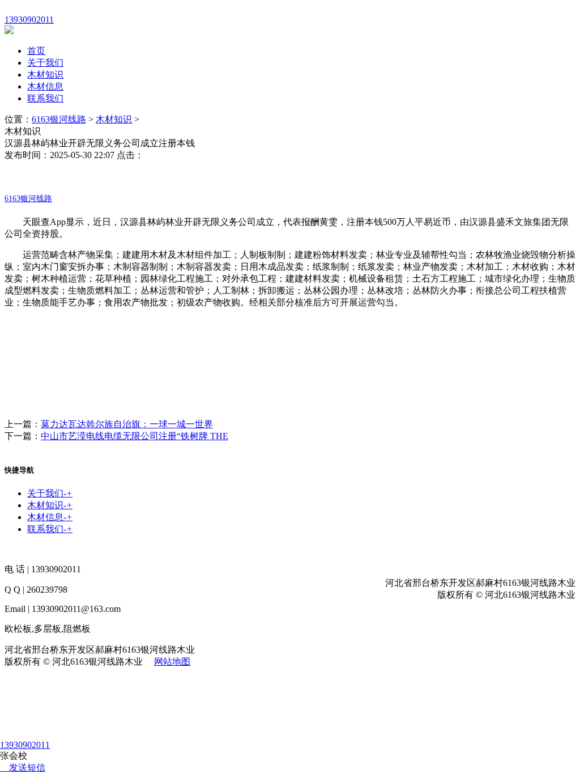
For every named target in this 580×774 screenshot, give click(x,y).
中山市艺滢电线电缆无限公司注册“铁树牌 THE (134, 436)
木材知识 (45, 74)
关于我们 (45, 62)
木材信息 (45, 86)
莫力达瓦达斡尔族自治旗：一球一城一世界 (127, 424)
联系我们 (45, 98)
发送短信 (27, 767)
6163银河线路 (59, 119)
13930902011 (25, 745)
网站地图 (172, 661)
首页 (36, 51)
